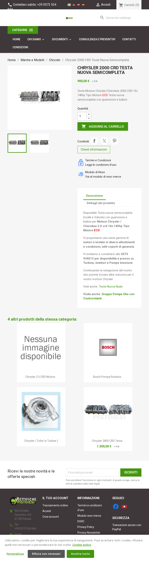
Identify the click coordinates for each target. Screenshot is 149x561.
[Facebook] (116, 506)
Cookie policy (81, 545)
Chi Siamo (36, 39)
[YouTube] (124, 506)
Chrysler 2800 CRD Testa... (108, 440)
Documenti (62, 39)
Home (16, 39)
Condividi (94, 141)
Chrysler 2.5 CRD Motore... (41, 376)
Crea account (50, 516)
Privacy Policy (85, 527)
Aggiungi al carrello (102, 126)
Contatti (129, 39)
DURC (80, 521)
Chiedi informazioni (94, 149)
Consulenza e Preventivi (97, 39)
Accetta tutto (80, 554)
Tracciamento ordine (55, 505)
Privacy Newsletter (88, 532)
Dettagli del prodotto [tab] (101, 203)
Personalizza (15, 554)
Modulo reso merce (89, 515)
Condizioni (20, 47)
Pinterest (114, 141)
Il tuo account (55, 498)
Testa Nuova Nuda (110, 286)
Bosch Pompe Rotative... (108, 376)
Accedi (46, 511)
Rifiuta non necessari (46, 554)
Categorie (22, 30)
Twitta (104, 141)
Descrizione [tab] (94, 195)
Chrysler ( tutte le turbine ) (41, 440)
